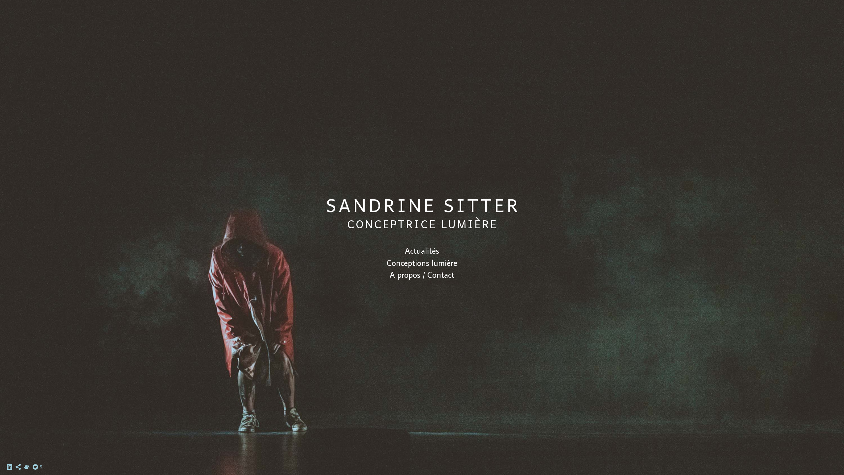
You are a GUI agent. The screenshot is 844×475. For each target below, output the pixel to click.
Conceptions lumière (422, 262)
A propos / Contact (422, 274)
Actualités (422, 250)
